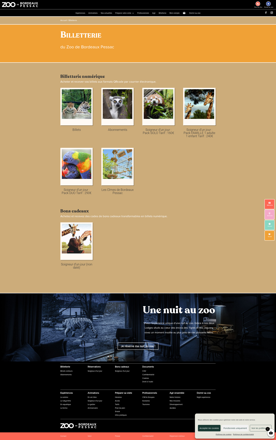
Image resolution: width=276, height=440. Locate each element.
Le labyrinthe (65, 401)
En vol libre (92, 397)
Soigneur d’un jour (95, 371)
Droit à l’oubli (147, 382)
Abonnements (66, 375)
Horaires (118, 397)
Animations (93, 13)
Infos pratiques (121, 415)
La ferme (63, 408)
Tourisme (146, 404)
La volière (64, 397)
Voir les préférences (260, 428)
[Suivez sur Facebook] (266, 12)
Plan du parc (120, 408)
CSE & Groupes (148, 397)
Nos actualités (106, 13)
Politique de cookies (224, 434)
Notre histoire (175, 397)
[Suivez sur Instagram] (271, 12)
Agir (154, 13)
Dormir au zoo (194, 13)
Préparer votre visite (123, 13)
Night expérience (203, 397)
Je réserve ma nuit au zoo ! (138, 346)
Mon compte (174, 13)
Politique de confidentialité (243, 434)
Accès (117, 401)
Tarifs (117, 404)
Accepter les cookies (209, 428)
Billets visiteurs (66, 371)
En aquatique (65, 404)
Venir (90, 436)
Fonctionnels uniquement (235, 428)
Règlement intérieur (177, 436)
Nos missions (175, 401)
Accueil (63, 20)
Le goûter (91, 404)
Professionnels (143, 13)
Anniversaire (93, 408)
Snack (117, 411)
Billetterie (162, 13)
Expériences (80, 13)
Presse (117, 436)
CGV (144, 371)
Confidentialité (148, 375)
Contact (63, 436)
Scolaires (146, 401)
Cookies (145, 378)
